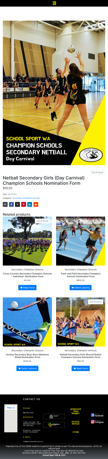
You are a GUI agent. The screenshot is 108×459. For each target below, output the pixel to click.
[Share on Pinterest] (23, 204)
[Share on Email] (5, 204)
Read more (29, 287)
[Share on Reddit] (35, 204)
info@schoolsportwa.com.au (33, 441)
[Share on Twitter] (17, 204)
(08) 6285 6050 (28, 412)
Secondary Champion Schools (26, 198)
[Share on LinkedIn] (29, 204)
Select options (82, 287)
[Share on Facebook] (11, 204)
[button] (100, 25)
